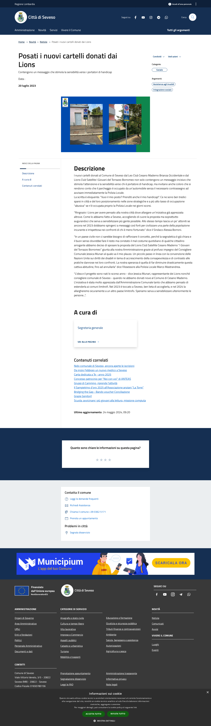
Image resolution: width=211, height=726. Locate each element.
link (135, 707)
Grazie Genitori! (83, 396)
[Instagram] (150, 17)
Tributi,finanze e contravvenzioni (123, 629)
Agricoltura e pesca (116, 651)
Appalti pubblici (68, 640)
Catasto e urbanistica (71, 646)
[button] (105, 720)
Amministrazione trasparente (121, 673)
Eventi (155, 650)
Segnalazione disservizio (73, 679)
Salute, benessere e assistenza (122, 640)
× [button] (207, 692)
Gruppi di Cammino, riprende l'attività (95, 383)
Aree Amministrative (26, 623)
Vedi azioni (173, 56)
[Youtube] (142, 17)
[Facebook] (134, 17)
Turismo (64, 651)
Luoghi (155, 644)
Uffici (17, 629)
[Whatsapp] (165, 17)
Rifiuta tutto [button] (118, 713)
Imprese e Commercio (71, 635)
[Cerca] (192, 17)
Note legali (111, 684)
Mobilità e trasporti (70, 657)
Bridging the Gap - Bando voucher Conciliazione (102, 392)
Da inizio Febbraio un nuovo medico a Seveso (100, 370)
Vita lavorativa (68, 629)
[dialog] (105, 707)
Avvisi (155, 629)
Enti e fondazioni (23, 635)
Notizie (43, 42)
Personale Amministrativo (28, 646)
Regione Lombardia (25, 4)
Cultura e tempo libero (72, 623)
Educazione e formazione (119, 618)
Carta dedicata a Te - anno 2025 (92, 374)
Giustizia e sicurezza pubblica (121, 623)
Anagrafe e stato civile (72, 618)
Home (21, 42)
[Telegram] (157, 17)
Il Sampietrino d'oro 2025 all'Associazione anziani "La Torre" (109, 387)
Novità (32, 42)
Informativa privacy (116, 679)
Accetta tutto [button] (93, 714)
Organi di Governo (24, 618)
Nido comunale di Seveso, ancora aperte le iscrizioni (104, 366)
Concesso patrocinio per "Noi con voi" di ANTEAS (102, 379)
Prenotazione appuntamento (75, 673)
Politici (18, 640)
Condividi (157, 56)
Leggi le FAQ (66, 684)
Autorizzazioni (113, 646)
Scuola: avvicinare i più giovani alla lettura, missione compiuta (110, 400)
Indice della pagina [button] (31, 163)
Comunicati (158, 623)
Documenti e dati (24, 651)
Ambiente (111, 634)
